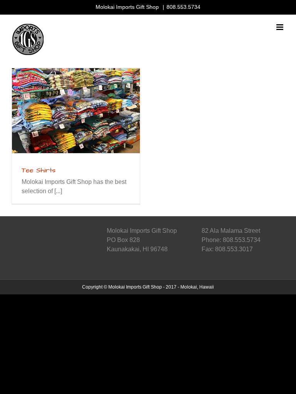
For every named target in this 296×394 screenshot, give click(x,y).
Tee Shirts (39, 170)
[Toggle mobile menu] (280, 27)
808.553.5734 (183, 7)
